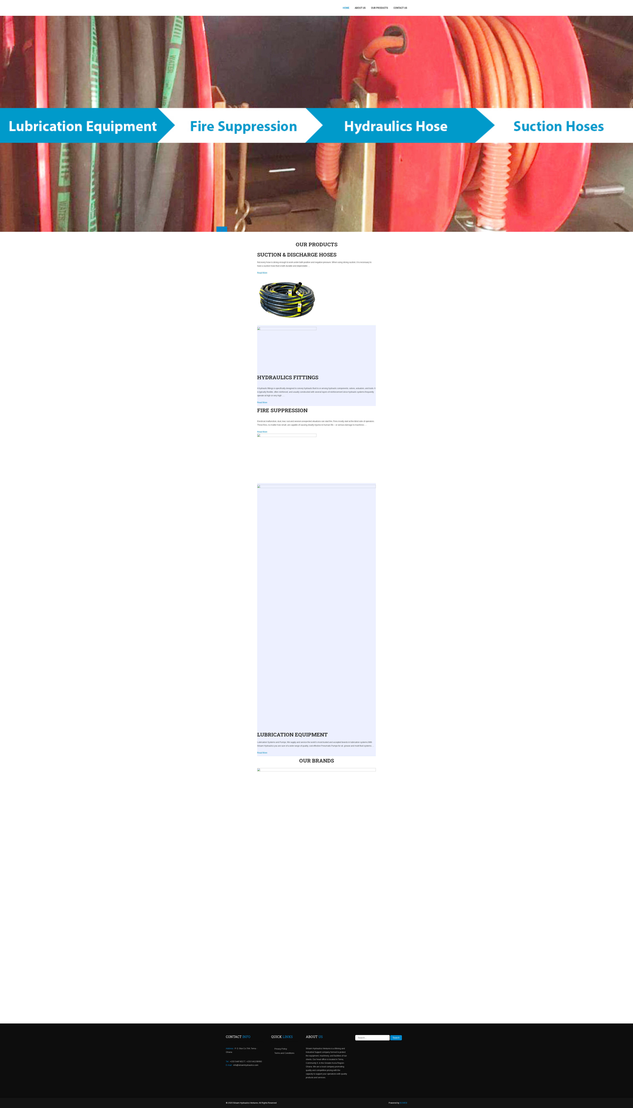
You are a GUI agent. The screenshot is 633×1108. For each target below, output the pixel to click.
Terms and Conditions (284, 1053)
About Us (360, 8)
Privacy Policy (280, 1049)
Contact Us (400, 8)
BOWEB (403, 1103)
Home (346, 8)
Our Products (379, 8)
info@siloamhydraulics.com (245, 1065)
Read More (262, 273)
